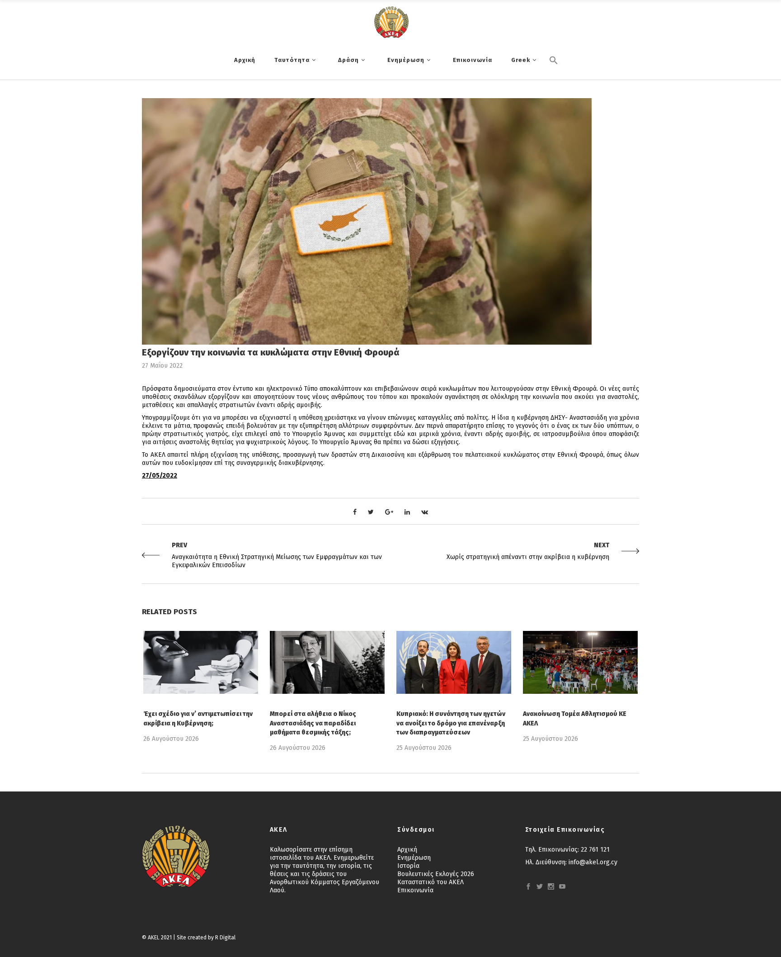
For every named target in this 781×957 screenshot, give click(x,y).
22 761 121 (595, 849)
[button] (553, 75)
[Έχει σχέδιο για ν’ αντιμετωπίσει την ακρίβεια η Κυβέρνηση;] (200, 662)
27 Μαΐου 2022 (162, 366)
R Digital (225, 937)
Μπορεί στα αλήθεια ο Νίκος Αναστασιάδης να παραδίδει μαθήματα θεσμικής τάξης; (313, 723)
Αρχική (407, 849)
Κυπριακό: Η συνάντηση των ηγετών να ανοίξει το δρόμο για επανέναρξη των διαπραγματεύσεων (450, 723)
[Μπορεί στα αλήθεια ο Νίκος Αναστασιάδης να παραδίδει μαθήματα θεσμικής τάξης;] (327, 662)
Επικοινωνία (415, 890)
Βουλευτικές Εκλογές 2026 (435, 874)
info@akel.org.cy (593, 862)
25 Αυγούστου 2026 (424, 748)
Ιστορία (408, 866)
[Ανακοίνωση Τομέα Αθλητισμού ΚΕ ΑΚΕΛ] (580, 662)
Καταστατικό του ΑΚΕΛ (430, 882)
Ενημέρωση (414, 858)
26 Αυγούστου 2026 (171, 739)
